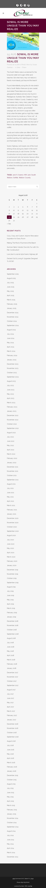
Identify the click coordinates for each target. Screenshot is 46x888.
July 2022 (10, 437)
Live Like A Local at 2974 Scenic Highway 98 (22, 254)
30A (14, 175)
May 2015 (10, 797)
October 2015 (11, 780)
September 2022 (13, 428)
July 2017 (10, 694)
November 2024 (12, 317)
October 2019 (11, 578)
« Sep (9, 224)
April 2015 (10, 801)
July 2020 (10, 540)
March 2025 (11, 300)
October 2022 (12, 424)
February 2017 (12, 715)
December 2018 (12, 621)
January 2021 (11, 514)
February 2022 (12, 458)
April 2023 (10, 398)
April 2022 (10, 450)
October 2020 (12, 527)
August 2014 (11, 831)
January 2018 (11, 668)
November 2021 (12, 471)
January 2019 (11, 617)
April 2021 (10, 501)
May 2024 (10, 342)
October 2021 (11, 475)
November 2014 (12, 818)
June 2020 (10, 544)
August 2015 (11, 784)
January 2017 (11, 720)
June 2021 (10, 492)
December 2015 (12, 775)
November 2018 (12, 625)
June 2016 (10, 750)
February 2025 (12, 304)
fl (17, 175)
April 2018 (10, 655)
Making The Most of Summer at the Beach (21, 243)
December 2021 (12, 467)
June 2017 (10, 698)
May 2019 (10, 600)
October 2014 (11, 822)
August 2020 (11, 535)
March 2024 (11, 351)
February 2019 (12, 612)
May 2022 (10, 445)
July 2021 (10, 488)
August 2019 (11, 587)
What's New (25, 64)
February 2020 (12, 561)
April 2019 (10, 604)
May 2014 (10, 844)
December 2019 (12, 570)
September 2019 (12, 582)
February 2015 (12, 810)
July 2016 (10, 745)
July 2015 (10, 788)
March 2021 (11, 505)
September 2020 (13, 531)
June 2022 (10, 441)
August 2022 (11, 432)
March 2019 (11, 608)
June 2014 (10, 840)
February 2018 (12, 664)
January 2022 (11, 462)
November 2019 (12, 574)
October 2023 (12, 372)
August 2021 (11, 484)
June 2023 (10, 390)
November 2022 (12, 420)
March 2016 (11, 762)
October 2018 (12, 630)
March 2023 (11, 402)
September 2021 (12, 480)
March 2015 (11, 805)
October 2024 (12, 321)
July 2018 (10, 642)
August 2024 (11, 330)
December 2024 (12, 312)
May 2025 (10, 291)
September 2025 (13, 274)
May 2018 (10, 651)
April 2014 (10, 848)
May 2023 (10, 394)
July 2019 (10, 591)
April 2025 (10, 295)
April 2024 (10, 347)
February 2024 (12, 355)
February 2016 (12, 767)
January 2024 (11, 360)
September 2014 (12, 827)
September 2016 (13, 737)
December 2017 (12, 672)
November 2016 (12, 728)
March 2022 (11, 454)
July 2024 (10, 334)
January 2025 (11, 308)
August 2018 (11, 638)
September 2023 (13, 377)
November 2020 (12, 522)
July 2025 (10, 282)
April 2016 (10, 758)
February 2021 (12, 510)
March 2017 (11, 711)
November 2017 (12, 677)
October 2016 (12, 732)
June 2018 (10, 647)
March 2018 (11, 660)
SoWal (15, 177)
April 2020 (10, 552)
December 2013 (12, 857)
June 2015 (10, 792)
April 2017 (10, 707)
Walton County (25, 177)
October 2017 (11, 681)
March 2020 (11, 557)
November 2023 (12, 368)
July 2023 (10, 385)
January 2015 (11, 814)
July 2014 (10, 835)
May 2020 (10, 548)
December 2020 (12, 518)
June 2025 (10, 287)
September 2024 (13, 325)
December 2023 (12, 364)
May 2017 (10, 702)
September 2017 (12, 685)
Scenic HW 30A (24, 175)
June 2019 (10, 595)
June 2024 (10, 338)
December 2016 (12, 724)
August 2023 (11, 381)
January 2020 (11, 565)
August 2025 (11, 278)
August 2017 (11, 690)
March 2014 (11, 852)
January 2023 (11, 411)
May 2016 (10, 754)
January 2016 (11, 771)
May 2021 (10, 497)
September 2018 (13, 634)
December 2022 (12, 415)
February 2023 (12, 407)
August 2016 (11, 741)
